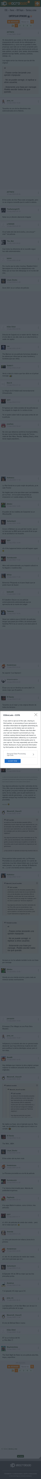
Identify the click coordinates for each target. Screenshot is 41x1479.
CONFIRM (12, 761)
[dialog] (20, 739)
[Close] (36, 715)
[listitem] (20, 754)
